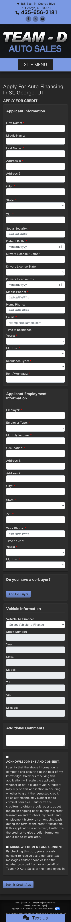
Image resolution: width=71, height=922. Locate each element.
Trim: (9, 682)
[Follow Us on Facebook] (28, 19)
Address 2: (13, 173)
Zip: (8, 214)
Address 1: (13, 161)
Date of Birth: (15, 241)
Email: (10, 317)
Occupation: (14, 448)
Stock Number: (16, 631)
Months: (12, 348)
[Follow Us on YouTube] (42, 19)
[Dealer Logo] (35, 41)
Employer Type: (17, 422)
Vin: (9, 695)
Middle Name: (15, 135)
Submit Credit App (18, 884)
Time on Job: (15, 541)
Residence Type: (17, 361)
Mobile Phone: (16, 292)
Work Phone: (15, 528)
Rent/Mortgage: (17, 373)
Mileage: (12, 707)
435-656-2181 (39, 12)
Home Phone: (15, 304)
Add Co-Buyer (18, 594)
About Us (26, 903)
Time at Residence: (19, 330)
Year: (9, 644)
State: (10, 200)
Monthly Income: (17, 435)
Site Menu (35, 64)
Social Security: (17, 228)
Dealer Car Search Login (35, 905)
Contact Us (37, 903)
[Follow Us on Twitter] (35, 19)
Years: (10, 335)
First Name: (14, 123)
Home (18, 903)
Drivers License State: (21, 266)
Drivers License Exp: (20, 279)
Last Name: (14, 148)
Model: (11, 669)
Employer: (13, 410)
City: (9, 186)
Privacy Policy (49, 903)
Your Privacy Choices (44, 908)
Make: (10, 657)
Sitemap (29, 908)
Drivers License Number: (23, 254)
